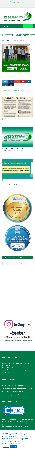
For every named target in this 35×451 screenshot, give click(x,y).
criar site (13, 419)
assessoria (15, 421)
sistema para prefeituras (25, 419)
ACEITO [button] (13, 447)
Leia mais (17, 441)
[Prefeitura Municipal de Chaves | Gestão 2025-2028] (17, 16)
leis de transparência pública (10, 426)
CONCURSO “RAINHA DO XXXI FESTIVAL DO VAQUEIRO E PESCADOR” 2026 (18, 4)
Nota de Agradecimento (11, 119)
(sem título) (5, 395)
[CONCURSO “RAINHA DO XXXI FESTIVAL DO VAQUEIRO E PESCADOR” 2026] (17, 137)
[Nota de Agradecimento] (17, 107)
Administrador (9, 40)
